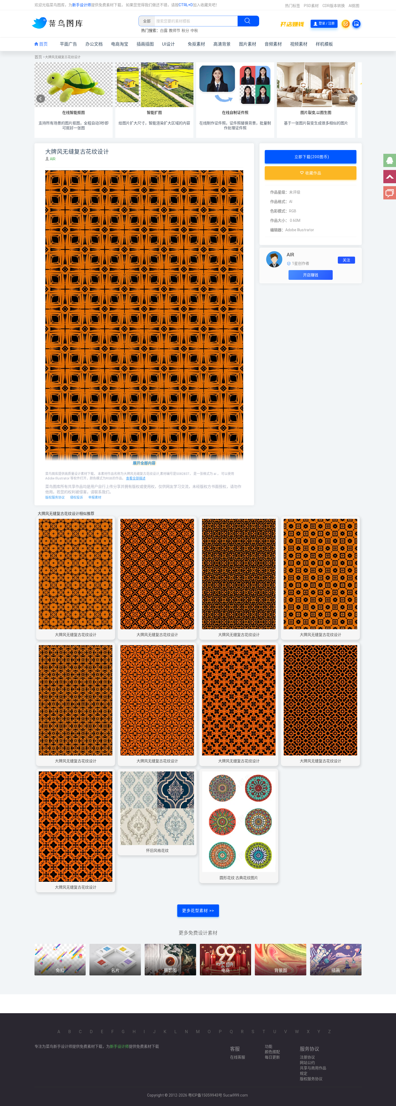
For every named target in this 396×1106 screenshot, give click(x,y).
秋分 (185, 30)
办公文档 (94, 44)
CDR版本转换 (333, 6)
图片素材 (247, 44)
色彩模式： (279, 211)
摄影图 (170, 970)
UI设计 (168, 44)
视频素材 (298, 44)
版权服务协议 (55, 497)
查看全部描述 (135, 478)
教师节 (174, 30)
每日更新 (272, 1057)
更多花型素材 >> (198, 910)
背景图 (280, 970)
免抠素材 (196, 44)
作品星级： (279, 192)
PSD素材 (311, 6)
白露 (164, 30)
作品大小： (279, 220)
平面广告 (68, 44)
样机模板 (324, 44)
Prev (40, 98)
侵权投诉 (76, 497)
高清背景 (222, 44)
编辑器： (277, 230)
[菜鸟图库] (59, 23)
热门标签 (292, 6)
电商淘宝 (119, 44)
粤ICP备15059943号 (205, 1095)
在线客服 (237, 1057)
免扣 (60, 970)
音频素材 (273, 44)
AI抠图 (354, 6)
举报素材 (94, 497)
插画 (335, 970)
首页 (43, 44)
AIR (53, 159)
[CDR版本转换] (356, 24)
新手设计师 (81, 5)
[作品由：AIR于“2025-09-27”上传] (274, 259)
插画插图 (145, 44)
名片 (115, 970)
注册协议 (307, 1057)
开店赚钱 (310, 275)
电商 (225, 970)
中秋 (194, 30)
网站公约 (307, 1062)
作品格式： (279, 201)
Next (353, 98)
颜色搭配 (272, 1052)
